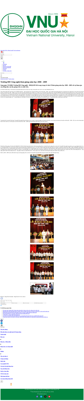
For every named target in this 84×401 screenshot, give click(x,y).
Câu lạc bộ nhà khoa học (6, 366)
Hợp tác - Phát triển (5, 341)
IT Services (15, 50)
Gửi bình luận (3, 304)
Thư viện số (2, 50)
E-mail (11, 50)
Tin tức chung (11, 78)
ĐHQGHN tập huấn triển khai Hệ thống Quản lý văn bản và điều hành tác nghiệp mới (20, 312)
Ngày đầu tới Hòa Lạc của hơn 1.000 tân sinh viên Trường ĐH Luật (16, 313)
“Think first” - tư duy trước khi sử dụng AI (11, 314)
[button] (42, 321)
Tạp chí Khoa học (5, 368)
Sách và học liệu (4, 371)
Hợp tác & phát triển (7, 67)
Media (2, 351)
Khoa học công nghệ (7, 66)
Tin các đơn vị (4, 356)
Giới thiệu (5, 64)
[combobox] (2, 52)
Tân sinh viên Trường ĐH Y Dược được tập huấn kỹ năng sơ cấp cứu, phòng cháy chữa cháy (21, 310)
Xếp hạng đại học (4, 376)
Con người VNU (4, 363)
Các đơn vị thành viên (7, 70)
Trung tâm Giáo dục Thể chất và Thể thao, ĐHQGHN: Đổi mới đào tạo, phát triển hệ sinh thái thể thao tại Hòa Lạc (25, 317)
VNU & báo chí (4, 373)
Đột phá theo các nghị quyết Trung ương (10, 332)
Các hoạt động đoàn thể (6, 378)
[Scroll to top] (1, 382)
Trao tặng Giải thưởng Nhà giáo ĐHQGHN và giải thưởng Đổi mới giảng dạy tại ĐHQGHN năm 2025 (23, 315)
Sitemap (18, 50)
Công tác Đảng (4, 358)
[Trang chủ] (37, 49)
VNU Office (7, 50)
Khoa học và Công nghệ (6, 346)
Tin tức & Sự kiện (4, 78)
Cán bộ (4, 69)
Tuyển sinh (3, 334)
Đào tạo (4, 65)
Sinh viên (5, 68)
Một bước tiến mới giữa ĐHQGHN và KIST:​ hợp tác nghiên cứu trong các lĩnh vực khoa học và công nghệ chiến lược (26, 311)
